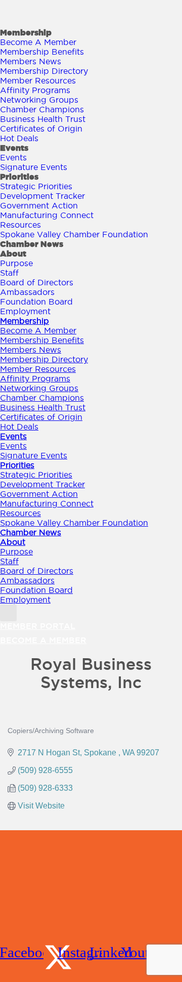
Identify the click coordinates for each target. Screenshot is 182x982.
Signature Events (33, 167)
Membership (26, 32)
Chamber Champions (42, 109)
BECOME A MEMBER (43, 640)
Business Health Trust (42, 118)
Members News (30, 61)
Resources (20, 224)
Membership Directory (44, 70)
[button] (8, 613)
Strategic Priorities (36, 186)
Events (14, 147)
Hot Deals (19, 138)
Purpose (16, 263)
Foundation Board (36, 301)
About (13, 253)
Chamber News (31, 243)
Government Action (39, 205)
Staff (9, 272)
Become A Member (38, 42)
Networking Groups (39, 99)
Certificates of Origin (41, 128)
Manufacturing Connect (47, 215)
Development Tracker (42, 195)
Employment (25, 311)
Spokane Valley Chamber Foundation (74, 234)
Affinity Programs (35, 90)
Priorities (19, 176)
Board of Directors (36, 282)
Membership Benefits (42, 51)
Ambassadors (27, 291)
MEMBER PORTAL (37, 625)
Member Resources (38, 80)
